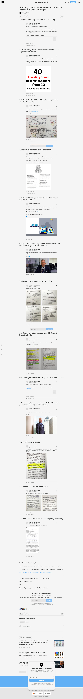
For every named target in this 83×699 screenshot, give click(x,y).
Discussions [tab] (28, 637)
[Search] (65, 2)
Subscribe (73, 2)
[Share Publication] (68, 2)
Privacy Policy (50, 684)
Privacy (41, 690)
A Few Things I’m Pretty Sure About (26, 645)
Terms (45, 690)
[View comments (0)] (25, 16)
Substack (35, 696)
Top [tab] (21, 637)
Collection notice (50, 690)
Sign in (79, 2)
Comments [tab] (22, 622)
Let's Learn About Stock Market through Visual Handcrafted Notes (33, 653)
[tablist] (24, 622)
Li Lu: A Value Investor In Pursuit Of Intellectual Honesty (35, 572)
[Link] (18, 20)
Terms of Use (47, 683)
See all (21, 672)
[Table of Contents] (1, 349)
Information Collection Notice (41, 684)
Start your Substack (38, 693)
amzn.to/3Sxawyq (32, 347)
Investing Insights (25, 12)
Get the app (47, 693)
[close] (53, 663)
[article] (41, 645)
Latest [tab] (24, 637)
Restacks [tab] (27, 622)
